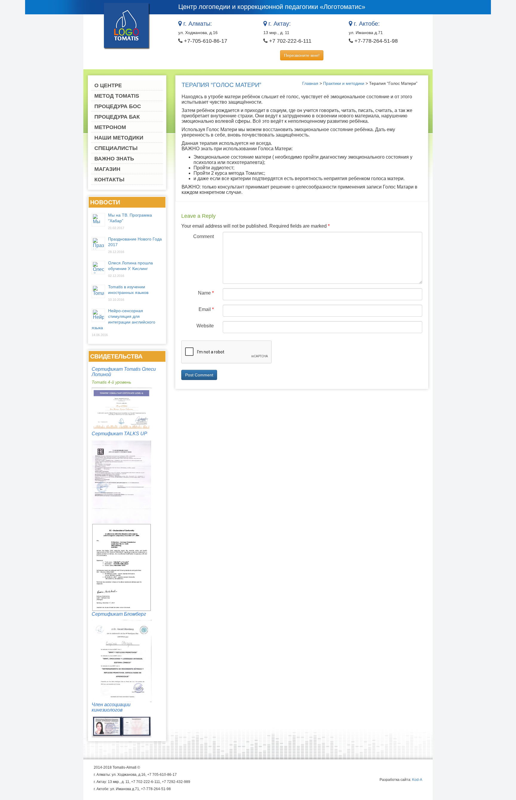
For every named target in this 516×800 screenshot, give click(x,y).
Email (206, 309)
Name (206, 292)
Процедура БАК (117, 117)
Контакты (109, 180)
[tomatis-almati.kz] (127, 26)
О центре (108, 85)
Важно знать (114, 159)
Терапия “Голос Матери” (221, 85)
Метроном (110, 127)
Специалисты (116, 148)
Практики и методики (343, 83)
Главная (310, 83)
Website (205, 325)
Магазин (107, 169)
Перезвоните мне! (302, 55)
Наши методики (118, 138)
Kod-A (417, 780)
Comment (203, 236)
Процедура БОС (117, 106)
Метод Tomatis (116, 96)
